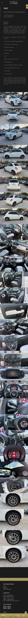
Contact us (23, 615)
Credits (4, 587)
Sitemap (5, 586)
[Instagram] (5, 607)
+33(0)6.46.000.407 (10, 599)
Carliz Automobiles (19, 2)
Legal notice (5, 588)
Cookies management (7, 589)
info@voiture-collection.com (12, 600)
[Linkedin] (9, 607)
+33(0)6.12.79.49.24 (10, 598)
